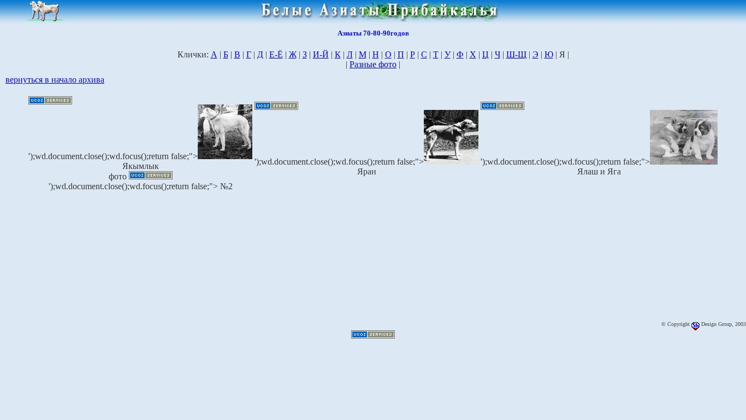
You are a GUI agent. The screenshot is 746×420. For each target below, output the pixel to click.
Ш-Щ (516, 54)
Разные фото (373, 64)
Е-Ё (276, 54)
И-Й (321, 54)
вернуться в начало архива (54, 79)
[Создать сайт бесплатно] (50, 101)
